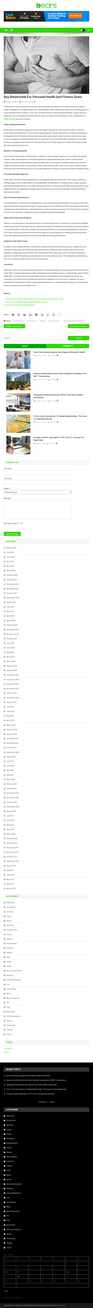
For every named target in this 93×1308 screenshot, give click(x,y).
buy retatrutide (18, 321)
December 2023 (12, 675)
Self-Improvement (13, 1016)
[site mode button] (82, 30)
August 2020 (11, 811)
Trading (9, 1030)
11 (18, 1272)
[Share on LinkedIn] (24, 314)
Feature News (11, 944)
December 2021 (12, 739)
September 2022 (12, 698)
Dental (8, 921)
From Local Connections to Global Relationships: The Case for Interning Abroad (60, 417)
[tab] (25, 346)
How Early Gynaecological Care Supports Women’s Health (59, 352)
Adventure (10, 903)
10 (6, 1272)
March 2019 (11, 888)
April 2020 (10, 829)
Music (8, 993)
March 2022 (11, 725)
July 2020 (10, 816)
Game (8, 962)
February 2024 (11, 666)
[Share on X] (18, 314)
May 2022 (10, 716)
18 (18, 1276)
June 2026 (10, 557)
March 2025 (11, 620)
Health (42, 321)
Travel (8, 1034)
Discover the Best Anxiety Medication (20, 305)
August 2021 (11, 757)
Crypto (9, 916)
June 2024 (10, 648)
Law (8, 984)
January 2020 (11, 843)
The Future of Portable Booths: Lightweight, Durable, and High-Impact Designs (79, 326)
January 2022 (11, 734)
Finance (9, 953)
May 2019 (10, 879)
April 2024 (10, 657)
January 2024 (11, 670)
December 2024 (12, 630)
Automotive (11, 907)
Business (9, 912)
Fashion (9, 939)
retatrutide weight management (74, 321)
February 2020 (11, 838)
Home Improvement (14, 971)
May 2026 (10, 561)
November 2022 (12, 689)
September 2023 (12, 680)
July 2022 (10, 707)
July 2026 (10, 552)
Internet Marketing (13, 980)
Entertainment (12, 930)
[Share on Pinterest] (36, 314)
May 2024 (10, 652)
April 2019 (10, 884)
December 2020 (12, 793)
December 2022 (12, 684)
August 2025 (11, 602)
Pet (7, 1003)
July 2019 (10, 870)
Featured (9, 948)
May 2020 (10, 825)
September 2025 (12, 598)
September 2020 (12, 807)
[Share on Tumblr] (48, 314)
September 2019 (12, 861)
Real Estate (10, 1012)
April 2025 (10, 616)
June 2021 (10, 766)
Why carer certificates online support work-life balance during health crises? (35, 299)
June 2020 (10, 820)
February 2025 (11, 625)
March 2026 (11, 570)
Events (9, 934)
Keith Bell (53, 355)
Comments (68, 346)
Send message (12, 534)
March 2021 (11, 779)
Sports (9, 1021)
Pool (8, 1007)
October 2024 (11, 639)
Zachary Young (27, 102)
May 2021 (10, 770)
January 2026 (11, 580)
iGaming (9, 975)
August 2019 (11, 866)
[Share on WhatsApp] (30, 314)
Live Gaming (11, 989)
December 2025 (12, 584)
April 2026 (10, 566)
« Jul (5, 1291)
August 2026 (11, 548)
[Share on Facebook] (13, 314)
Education (10, 925)
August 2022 (11, 702)
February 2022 (11, 730)
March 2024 (11, 661)
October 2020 (11, 802)
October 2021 (11, 748)
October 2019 (11, 857)
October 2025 (11, 593)
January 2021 (11, 789)
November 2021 (12, 743)
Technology (10, 1025)
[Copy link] (59, 314)
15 (67, 1272)
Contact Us (8, 1048)
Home (6, 1052)
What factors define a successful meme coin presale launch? (16, 326)
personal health (54, 321)
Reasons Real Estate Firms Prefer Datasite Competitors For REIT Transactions (60, 374)
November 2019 (12, 852)
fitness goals (31, 321)
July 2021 (10, 761)
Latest (25, 346)
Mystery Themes (60, 1305)
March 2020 (11, 834)
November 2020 (12, 798)
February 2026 (11, 575)
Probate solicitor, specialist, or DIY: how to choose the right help (59, 438)
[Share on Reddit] (42, 314)
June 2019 (10, 875)
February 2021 (11, 784)
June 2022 (10, 711)
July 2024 (10, 643)
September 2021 (12, 752)
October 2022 (11, 693)
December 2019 (12, 848)
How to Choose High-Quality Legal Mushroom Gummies (27, 302)
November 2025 (12, 589)
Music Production (13, 998)
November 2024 (12, 634)
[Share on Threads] (53, 314)
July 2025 (10, 607)
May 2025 (10, 611)
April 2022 (10, 720)
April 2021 (10, 775)
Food (8, 957)
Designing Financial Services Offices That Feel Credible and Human (58, 396)
